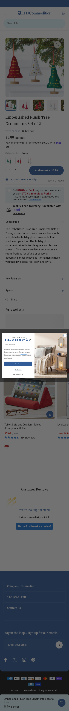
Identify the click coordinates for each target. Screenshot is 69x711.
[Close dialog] (65, 335)
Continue (18, 364)
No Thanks (18, 370)
